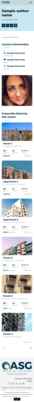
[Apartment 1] (17, 170)
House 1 (7, 143)
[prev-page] (3, 348)
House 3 (8, 296)
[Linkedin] (20, 383)
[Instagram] (13, 383)
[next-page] (30, 348)
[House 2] (17, 246)
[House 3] (17, 284)
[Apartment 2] (17, 208)
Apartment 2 (10, 219)
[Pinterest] (7, 25)
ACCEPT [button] (17, 399)
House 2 (8, 257)
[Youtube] (15, 25)
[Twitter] (3, 25)
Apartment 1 (10, 181)
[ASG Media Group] (6, 2)
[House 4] (17, 322)
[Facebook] (11, 25)
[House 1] (17, 131)
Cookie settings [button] (24, 396)
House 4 (8, 334)
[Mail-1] (23, 383)
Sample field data (16, 53)
